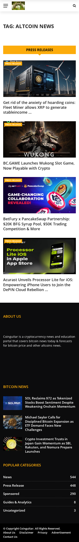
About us (9, 532)
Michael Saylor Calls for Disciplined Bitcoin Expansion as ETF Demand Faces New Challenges (49, 423)
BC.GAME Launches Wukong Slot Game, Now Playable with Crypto (39, 165)
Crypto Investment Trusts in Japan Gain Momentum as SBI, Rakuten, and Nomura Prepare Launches (48, 445)
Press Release (13, 63)
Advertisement (61, 532)
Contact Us (10, 537)
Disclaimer (26, 532)
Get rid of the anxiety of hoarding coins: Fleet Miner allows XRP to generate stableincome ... (39, 107)
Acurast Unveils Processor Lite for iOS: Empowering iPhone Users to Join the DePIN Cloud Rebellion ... (38, 284)
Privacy (42, 532)
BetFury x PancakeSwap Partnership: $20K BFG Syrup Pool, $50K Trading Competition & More (36, 223)
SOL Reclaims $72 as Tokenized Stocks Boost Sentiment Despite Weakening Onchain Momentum (50, 402)
